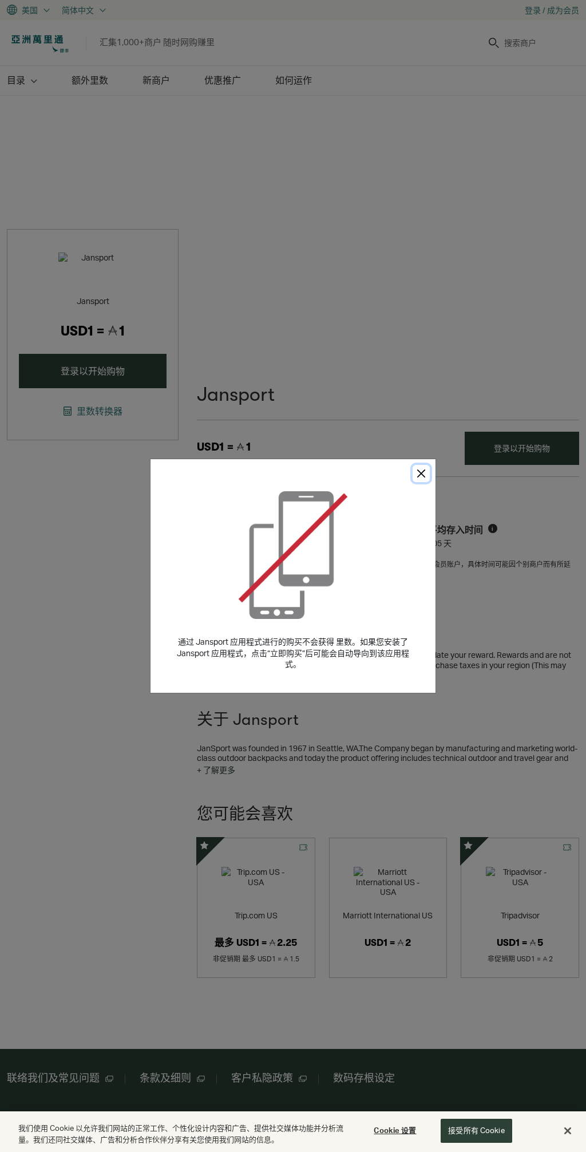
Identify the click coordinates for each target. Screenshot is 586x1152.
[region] (293, 1131)
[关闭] (567, 1130)
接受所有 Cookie (476, 1130)
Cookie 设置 (395, 1130)
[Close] (421, 473)
